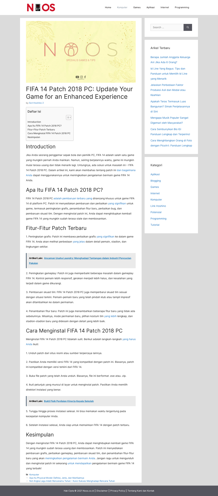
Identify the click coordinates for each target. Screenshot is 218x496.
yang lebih (110, 316)
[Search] (188, 27)
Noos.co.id (88, 490)
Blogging (156, 180)
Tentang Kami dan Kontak (141, 490)
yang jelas (79, 241)
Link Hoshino (158, 205)
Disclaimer (102, 490)
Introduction (34, 121)
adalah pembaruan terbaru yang (73, 198)
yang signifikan (117, 203)
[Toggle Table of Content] (67, 117)
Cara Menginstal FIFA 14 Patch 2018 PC (49, 133)
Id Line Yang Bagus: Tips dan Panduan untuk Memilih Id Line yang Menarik (169, 73)
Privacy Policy (117, 490)
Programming (182, 7)
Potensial (156, 212)
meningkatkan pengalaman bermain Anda (70, 458)
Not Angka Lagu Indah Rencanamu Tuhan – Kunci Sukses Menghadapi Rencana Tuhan (72, 481)
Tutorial (155, 224)
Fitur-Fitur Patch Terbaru (41, 129)
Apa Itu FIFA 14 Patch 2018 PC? (45, 125)
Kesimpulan (34, 137)
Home (108, 7)
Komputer (122, 7)
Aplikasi (151, 7)
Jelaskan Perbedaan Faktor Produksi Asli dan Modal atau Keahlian (168, 90)
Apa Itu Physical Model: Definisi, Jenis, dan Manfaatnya (56, 478)
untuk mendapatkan (80, 463)
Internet (165, 7)
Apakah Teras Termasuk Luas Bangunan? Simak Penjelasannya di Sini (170, 106)
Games (137, 7)
